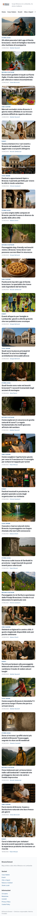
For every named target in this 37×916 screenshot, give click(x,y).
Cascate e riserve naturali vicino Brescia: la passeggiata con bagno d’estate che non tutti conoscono (17, 528)
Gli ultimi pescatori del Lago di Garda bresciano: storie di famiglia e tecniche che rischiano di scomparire (18, 42)
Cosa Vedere (11, 12)
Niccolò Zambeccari (15, 151)
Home (4, 12)
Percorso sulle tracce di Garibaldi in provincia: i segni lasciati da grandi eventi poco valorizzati (17, 562)
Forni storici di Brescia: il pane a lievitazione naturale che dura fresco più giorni (18, 809)
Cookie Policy (6, 904)
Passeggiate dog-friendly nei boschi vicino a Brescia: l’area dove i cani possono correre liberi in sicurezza (17, 249)
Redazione (5, 896)
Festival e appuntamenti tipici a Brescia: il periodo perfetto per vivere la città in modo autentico (18, 180)
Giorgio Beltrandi (15, 255)
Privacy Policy (6, 902)
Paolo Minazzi (14, 464)
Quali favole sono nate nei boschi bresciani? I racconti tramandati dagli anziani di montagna (18, 387)
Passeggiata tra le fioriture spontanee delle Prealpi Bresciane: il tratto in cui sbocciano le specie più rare (18, 597)
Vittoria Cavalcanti (15, 186)
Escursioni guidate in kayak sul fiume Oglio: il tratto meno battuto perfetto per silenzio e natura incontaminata (18, 77)
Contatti (4, 899)
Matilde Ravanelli (15, 48)
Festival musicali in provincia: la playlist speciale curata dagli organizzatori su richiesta (15, 493)
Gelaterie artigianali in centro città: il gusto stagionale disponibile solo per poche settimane (18, 631)
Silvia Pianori (13, 393)
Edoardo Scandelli (15, 743)
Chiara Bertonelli (15, 82)
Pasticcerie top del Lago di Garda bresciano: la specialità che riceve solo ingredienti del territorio (16, 284)
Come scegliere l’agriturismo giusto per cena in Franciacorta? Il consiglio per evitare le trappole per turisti (18, 459)
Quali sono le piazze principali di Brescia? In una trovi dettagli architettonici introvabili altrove (16, 353)
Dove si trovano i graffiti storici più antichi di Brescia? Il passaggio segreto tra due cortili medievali (17, 738)
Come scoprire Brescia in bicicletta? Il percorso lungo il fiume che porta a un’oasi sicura (18, 703)
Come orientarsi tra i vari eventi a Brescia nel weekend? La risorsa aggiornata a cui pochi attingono (16, 146)
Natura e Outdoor (8, 72)
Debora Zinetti (14, 220)
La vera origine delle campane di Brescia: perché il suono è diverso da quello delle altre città (18, 215)
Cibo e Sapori (28, 12)
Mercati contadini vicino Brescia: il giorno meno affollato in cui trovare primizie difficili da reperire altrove (17, 111)
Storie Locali (6, 37)
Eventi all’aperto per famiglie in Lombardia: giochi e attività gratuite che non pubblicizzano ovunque (17, 318)
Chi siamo (5, 893)
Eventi (20, 12)
